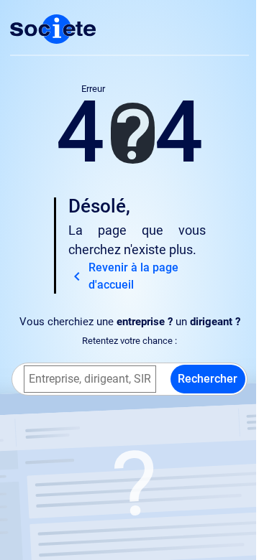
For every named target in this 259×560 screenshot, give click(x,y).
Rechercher (207, 379)
